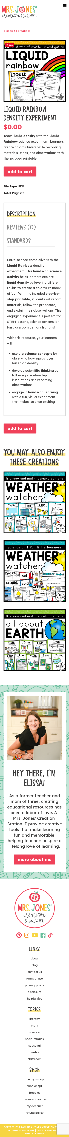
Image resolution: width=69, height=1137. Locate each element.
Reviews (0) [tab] (21, 227)
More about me (34, 859)
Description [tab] (21, 214)
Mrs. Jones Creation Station (19, 11)
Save (11, 45)
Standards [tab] (19, 240)
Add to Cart (20, 171)
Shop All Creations (18, 31)
